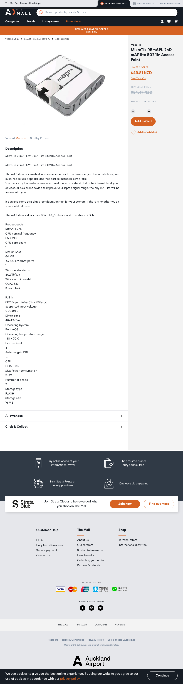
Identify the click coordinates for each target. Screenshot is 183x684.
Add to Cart (143, 121)
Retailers (53, 639)
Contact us (43, 555)
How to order (85, 555)
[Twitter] (100, 608)
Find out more (159, 504)
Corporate (101, 625)
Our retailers (85, 545)
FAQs (39, 540)
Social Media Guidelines (121, 639)
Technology (12, 39)
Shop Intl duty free (116, 3)
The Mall (63, 625)
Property (120, 625)
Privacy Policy (96, 639)
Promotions (73, 21)
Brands (30, 21)
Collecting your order (90, 560)
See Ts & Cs (138, 78)
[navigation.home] (18, 12)
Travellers (81, 625)
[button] (162, 21)
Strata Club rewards (90, 550)
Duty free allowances (49, 545)
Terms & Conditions (73, 639)
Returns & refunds (88, 565)
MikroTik (21, 138)
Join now (125, 504)
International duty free (132, 545)
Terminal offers (127, 540)
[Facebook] (82, 608)
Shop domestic (145, 3)
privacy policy (70, 679)
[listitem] (60, 463)
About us (83, 540)
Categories (12, 21)
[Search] (41, 12)
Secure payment (46, 550)
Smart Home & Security (37, 39)
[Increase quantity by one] (149, 111)
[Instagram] (91, 608)
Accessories (62, 39)
